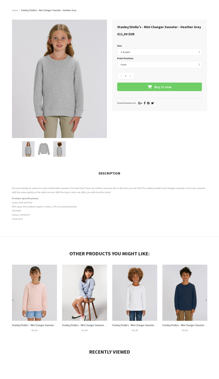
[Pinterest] (148, 103)
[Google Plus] (140, 103)
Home (15, 10)
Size (119, 45)
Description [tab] (109, 173)
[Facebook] (144, 103)
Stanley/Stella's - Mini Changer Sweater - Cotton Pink (40, 325)
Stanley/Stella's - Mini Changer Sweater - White (137, 325)
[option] (28, 149)
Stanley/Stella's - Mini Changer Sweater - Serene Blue (90, 325)
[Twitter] (152, 103)
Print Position (125, 58)
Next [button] (206, 300)
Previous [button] (12, 300)
